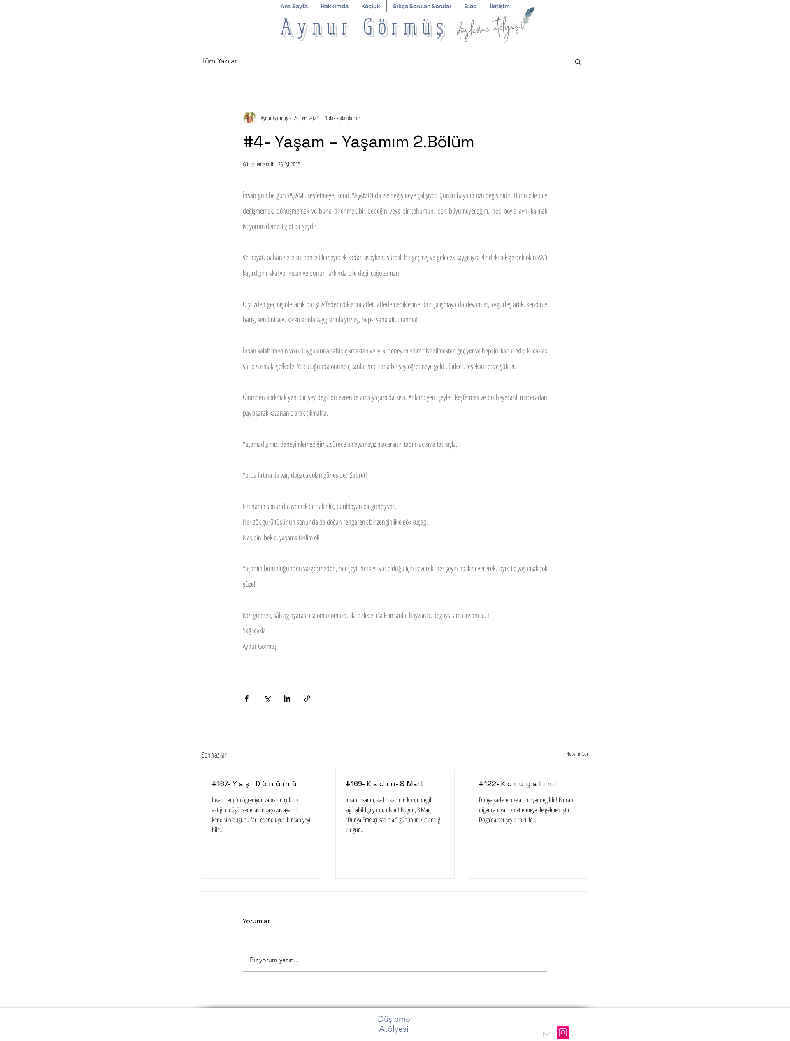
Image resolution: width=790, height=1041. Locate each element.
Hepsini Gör (577, 754)
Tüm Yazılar (219, 60)
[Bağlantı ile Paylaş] (307, 698)
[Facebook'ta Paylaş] (247, 698)
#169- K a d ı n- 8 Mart (385, 783)
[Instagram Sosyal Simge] (563, 1032)
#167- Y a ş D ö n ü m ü (254, 783)
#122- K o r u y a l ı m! (517, 783)
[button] (370, 6)
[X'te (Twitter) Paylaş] (267, 698)
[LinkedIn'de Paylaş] (287, 698)
